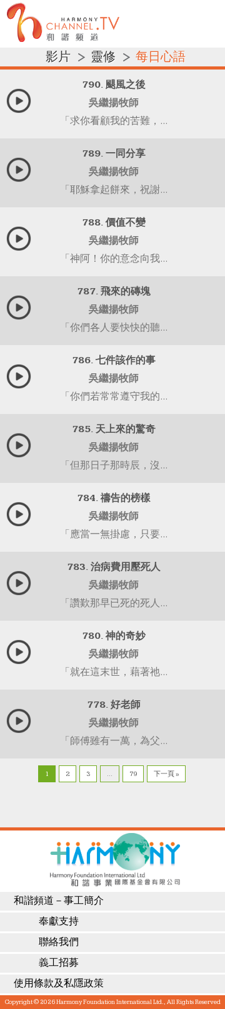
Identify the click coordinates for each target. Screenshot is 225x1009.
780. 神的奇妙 (114, 636)
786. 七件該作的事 (114, 360)
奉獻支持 (59, 922)
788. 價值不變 (114, 223)
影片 (58, 57)
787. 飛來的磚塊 (114, 292)
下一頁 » (166, 774)
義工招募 (59, 963)
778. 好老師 (114, 705)
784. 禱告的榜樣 (114, 498)
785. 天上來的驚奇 (114, 429)
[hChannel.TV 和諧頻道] (63, 39)
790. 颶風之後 (114, 85)
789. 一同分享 (114, 154)
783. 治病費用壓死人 (114, 567)
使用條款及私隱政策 (59, 984)
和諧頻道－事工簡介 (59, 901)
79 (133, 774)
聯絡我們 (59, 942)
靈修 (103, 57)
